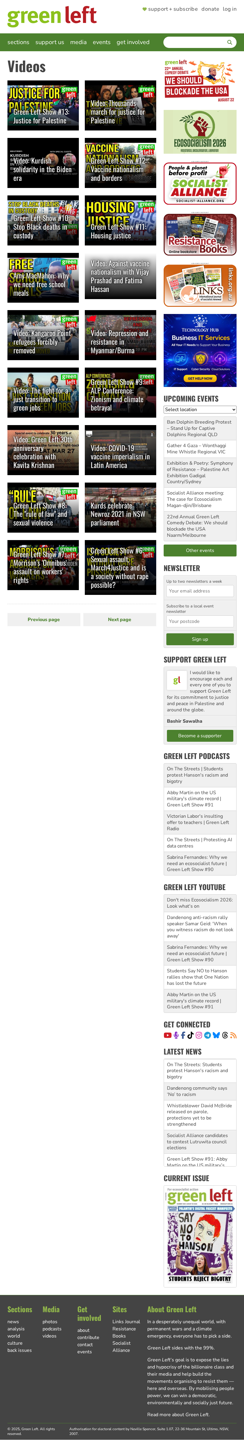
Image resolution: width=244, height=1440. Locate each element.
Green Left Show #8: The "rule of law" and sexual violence (40, 514)
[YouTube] (168, 1035)
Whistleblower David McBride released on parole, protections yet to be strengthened (199, 1091)
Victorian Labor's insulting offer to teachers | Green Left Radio (198, 822)
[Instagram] (199, 1035)
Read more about (178, 1414)
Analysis (16, 1329)
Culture (15, 1343)
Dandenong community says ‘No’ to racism (197, 1067)
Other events (200, 550)
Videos (50, 1336)
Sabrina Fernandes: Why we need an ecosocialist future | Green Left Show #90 (197, 863)
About (83, 1330)
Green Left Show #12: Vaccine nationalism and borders (119, 169)
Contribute (88, 1337)
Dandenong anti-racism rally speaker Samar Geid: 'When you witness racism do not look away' (200, 926)
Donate (210, 9)
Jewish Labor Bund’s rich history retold (193, 1162)
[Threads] (225, 1035)
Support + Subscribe (173, 9)
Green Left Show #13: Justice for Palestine (41, 115)
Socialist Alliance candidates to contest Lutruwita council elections (197, 1118)
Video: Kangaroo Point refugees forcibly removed (42, 341)
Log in (230, 9)
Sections (18, 42)
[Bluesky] (216, 1035)
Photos (50, 1321)
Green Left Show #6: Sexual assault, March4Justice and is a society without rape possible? (119, 567)
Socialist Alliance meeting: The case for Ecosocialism (195, 496)
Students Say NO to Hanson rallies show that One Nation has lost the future (198, 977)
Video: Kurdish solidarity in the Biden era (42, 169)
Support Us (49, 42)
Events (102, 42)
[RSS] (233, 1035)
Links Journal (126, 1321)
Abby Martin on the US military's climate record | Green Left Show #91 (194, 798)
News (13, 1321)
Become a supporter (200, 736)
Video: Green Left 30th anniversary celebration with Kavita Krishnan (43, 452)
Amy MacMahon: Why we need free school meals (41, 284)
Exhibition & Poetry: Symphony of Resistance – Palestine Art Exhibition (200, 469)
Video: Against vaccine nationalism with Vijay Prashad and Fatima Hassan (120, 276)
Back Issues (19, 1350)
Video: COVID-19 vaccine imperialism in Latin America (120, 456)
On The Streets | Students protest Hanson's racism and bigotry (197, 775)
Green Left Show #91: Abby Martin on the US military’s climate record (197, 1141)
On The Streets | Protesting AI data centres (199, 842)
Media (78, 42)
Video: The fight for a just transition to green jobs (40, 399)
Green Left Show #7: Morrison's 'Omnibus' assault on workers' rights (40, 567)
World (13, 1336)
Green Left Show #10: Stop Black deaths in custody (41, 226)
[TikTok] (190, 1035)
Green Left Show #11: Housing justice (118, 230)
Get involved (133, 42)
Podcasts (52, 1329)
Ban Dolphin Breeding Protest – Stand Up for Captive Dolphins (199, 428)
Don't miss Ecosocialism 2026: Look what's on (200, 903)
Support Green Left (195, 659)
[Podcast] (176, 1035)
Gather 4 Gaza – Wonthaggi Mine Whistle (196, 448)
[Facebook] (183, 1035)
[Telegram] (207, 1035)
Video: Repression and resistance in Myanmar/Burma (119, 341)
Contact (85, 1344)
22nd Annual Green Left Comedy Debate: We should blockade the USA (197, 523)
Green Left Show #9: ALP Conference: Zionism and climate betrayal (117, 394)
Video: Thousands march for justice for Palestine (118, 111)
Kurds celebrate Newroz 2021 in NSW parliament (118, 514)
